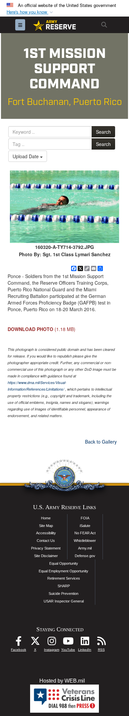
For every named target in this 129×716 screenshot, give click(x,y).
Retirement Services (63, 578)
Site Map (46, 526)
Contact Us (46, 541)
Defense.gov (85, 556)
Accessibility (46, 533)
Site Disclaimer (46, 556)
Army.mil (85, 548)
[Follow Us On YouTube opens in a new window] (68, 642)
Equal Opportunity (63, 563)
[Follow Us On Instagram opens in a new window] (51, 642)
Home (46, 518)
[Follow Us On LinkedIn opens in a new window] (84, 642)
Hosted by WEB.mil (62, 681)
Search (103, 131)
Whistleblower (85, 541)
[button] (30, 12)
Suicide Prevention (63, 594)
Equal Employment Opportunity (63, 571)
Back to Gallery (101, 441)
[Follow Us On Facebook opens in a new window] (18, 642)
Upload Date (26, 156)
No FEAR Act (85, 533)
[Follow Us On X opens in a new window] (35, 642)
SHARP (64, 586)
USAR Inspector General (64, 601)
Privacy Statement (46, 548)
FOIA (85, 518)
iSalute (85, 526)
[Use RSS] (101, 642)
